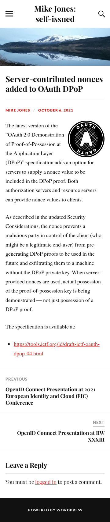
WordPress (69, 510)
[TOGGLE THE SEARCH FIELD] (101, 14)
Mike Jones (18, 110)
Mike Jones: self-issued (55, 13)
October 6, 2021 (55, 110)
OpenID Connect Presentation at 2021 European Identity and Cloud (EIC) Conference (50, 396)
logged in (46, 481)
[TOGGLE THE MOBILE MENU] (9, 14)
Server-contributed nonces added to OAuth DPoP (54, 83)
